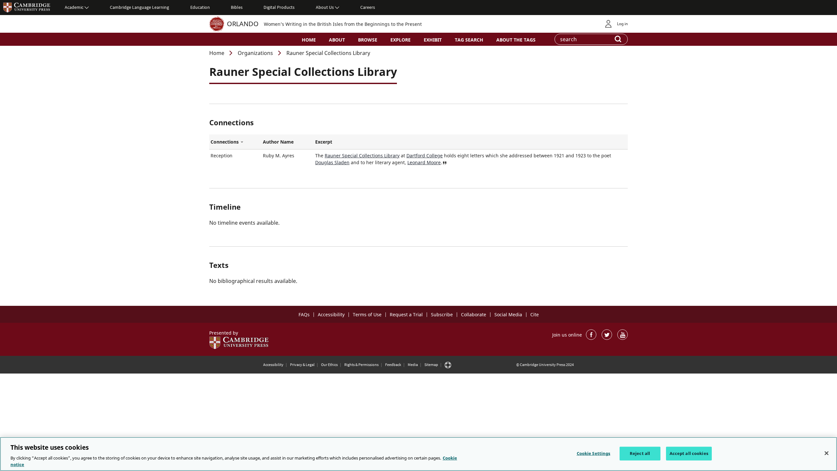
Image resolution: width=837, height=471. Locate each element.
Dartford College (424, 155)
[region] (418, 454)
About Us (325, 7)
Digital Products (279, 7)
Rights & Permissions (361, 364)
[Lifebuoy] (448, 365)
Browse (367, 40)
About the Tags (516, 40)
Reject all (640, 453)
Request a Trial (406, 314)
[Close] (826, 453)
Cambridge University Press (26, 7)
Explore (400, 40)
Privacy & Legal (302, 364)
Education (200, 7)
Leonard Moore (424, 162)
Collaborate (473, 314)
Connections (235, 142)
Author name (278, 142)
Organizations (255, 53)
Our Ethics (329, 364)
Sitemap (431, 364)
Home (309, 40)
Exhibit (433, 40)
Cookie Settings (593, 453)
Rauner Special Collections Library (362, 155)
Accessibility (331, 314)
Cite (534, 314)
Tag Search (469, 40)
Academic (74, 7)
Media (413, 364)
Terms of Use (367, 314)
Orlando (243, 23)
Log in (622, 23)
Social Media (508, 314)
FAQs (304, 314)
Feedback (393, 364)
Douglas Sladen (332, 162)
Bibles (237, 7)
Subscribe (442, 314)
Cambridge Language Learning (139, 7)
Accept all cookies (689, 453)
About (337, 40)
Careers (367, 7)
